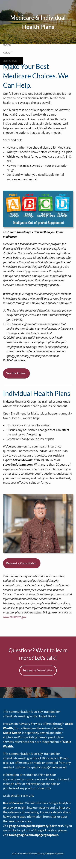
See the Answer (16, 373)
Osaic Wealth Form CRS (18, 796)
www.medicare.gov (14, 617)
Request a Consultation (21, 563)
